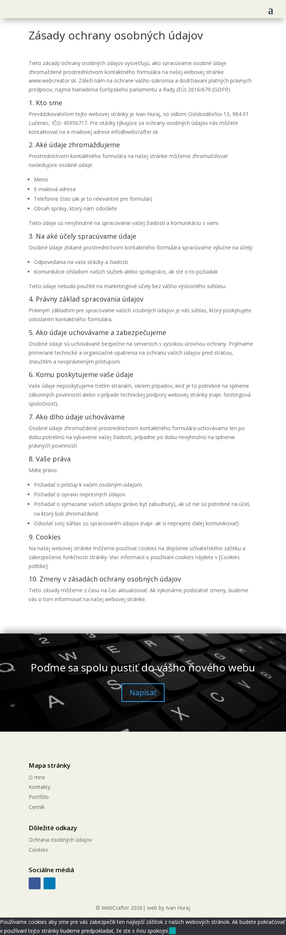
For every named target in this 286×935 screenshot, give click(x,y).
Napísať (143, 692)
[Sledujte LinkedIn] (49, 883)
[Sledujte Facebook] (35, 883)
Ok (172, 930)
